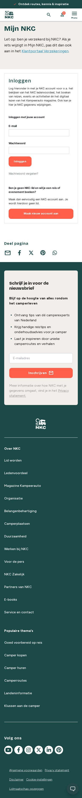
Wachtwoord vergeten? (23, 173)
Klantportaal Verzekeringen (45, 51)
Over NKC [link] (12, 449)
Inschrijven (37, 373)
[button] (62, 14)
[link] (9, 15)
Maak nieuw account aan (41, 213)
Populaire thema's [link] (18, 631)
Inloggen (20, 161)
